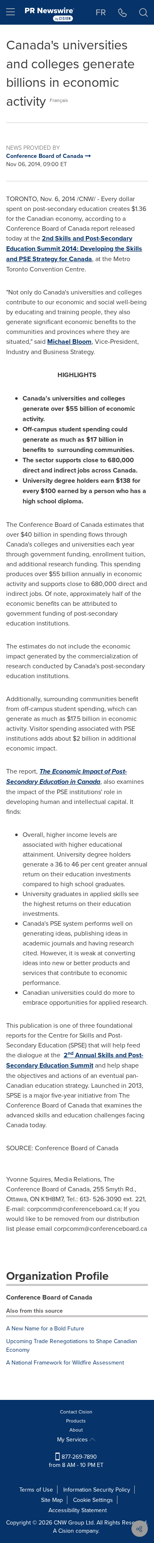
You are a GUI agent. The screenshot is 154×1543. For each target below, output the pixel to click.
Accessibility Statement (77, 1510)
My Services (73, 1439)
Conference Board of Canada (49, 1297)
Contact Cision (76, 1411)
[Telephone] (122, 12)
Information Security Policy (96, 1489)
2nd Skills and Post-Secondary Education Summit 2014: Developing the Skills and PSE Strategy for (74, 249)
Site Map (52, 1500)
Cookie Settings (93, 1500)
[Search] (143, 12)
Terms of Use (36, 1489)
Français (59, 100)
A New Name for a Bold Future (45, 1328)
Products (76, 1420)
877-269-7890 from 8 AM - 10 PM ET (76, 1461)
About (76, 1429)
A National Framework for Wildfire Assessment (65, 1362)
